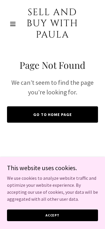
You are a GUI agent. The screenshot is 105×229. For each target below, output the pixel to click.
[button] (14, 24)
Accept (53, 215)
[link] (52, 36)
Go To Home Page (52, 114)
